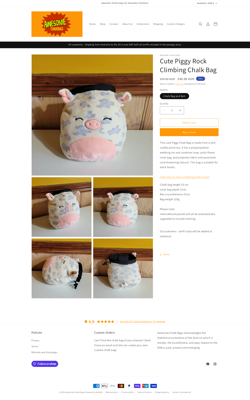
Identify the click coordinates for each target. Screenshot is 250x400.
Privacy (35, 340)
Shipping (179, 84)
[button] (200, 24)
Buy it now (189, 132)
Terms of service (144, 392)
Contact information (181, 392)
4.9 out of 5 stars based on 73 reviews (142, 321)
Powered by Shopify (94, 392)
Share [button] (166, 254)
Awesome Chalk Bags (75, 392)
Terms (34, 346)
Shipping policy (162, 392)
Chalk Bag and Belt (174, 96)
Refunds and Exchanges (44, 352)
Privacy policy (127, 392)
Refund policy (112, 392)
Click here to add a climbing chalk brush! (185, 177)
